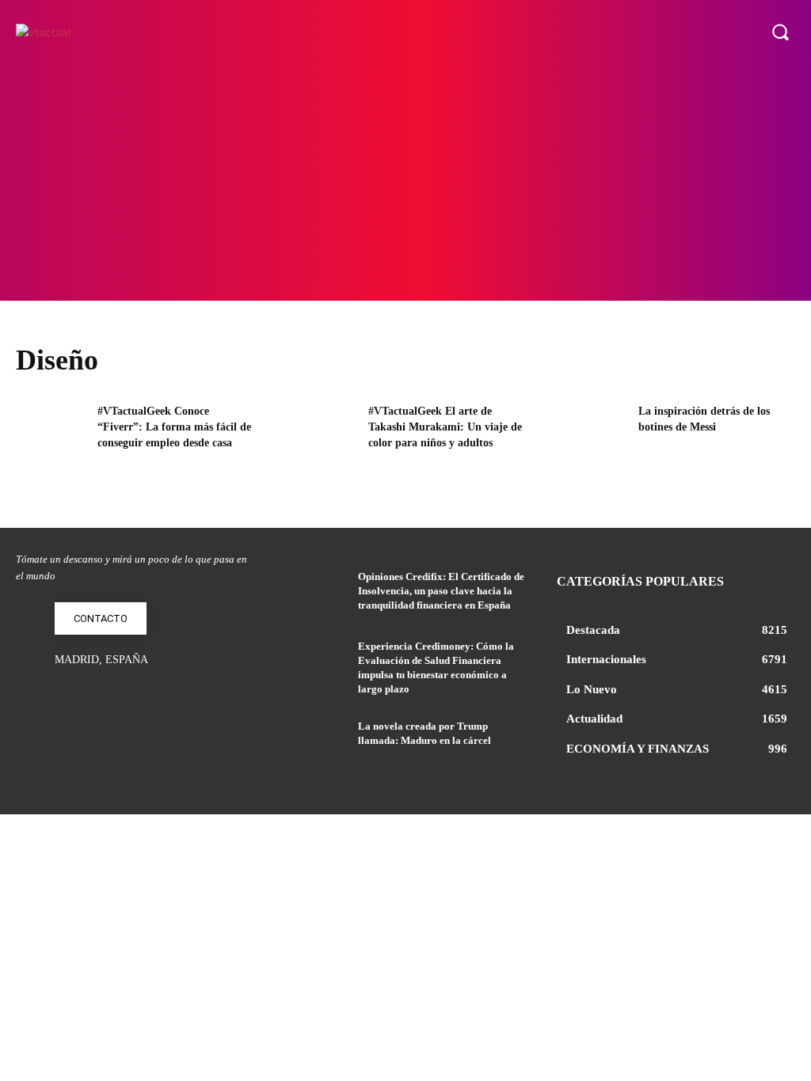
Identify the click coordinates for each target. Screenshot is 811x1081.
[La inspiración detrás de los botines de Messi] (592, 436)
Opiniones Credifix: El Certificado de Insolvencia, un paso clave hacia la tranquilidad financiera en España (441, 591)
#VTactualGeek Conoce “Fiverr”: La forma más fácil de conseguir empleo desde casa (174, 426)
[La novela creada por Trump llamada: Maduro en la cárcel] (315, 744)
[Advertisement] (405, 182)
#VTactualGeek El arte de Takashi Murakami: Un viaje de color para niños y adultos (445, 426)
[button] (780, 32)
